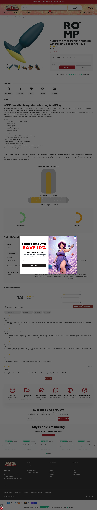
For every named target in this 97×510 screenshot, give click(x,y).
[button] (1, 505)
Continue (34, 265)
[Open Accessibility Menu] (1, 508)
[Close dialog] (75, 237)
